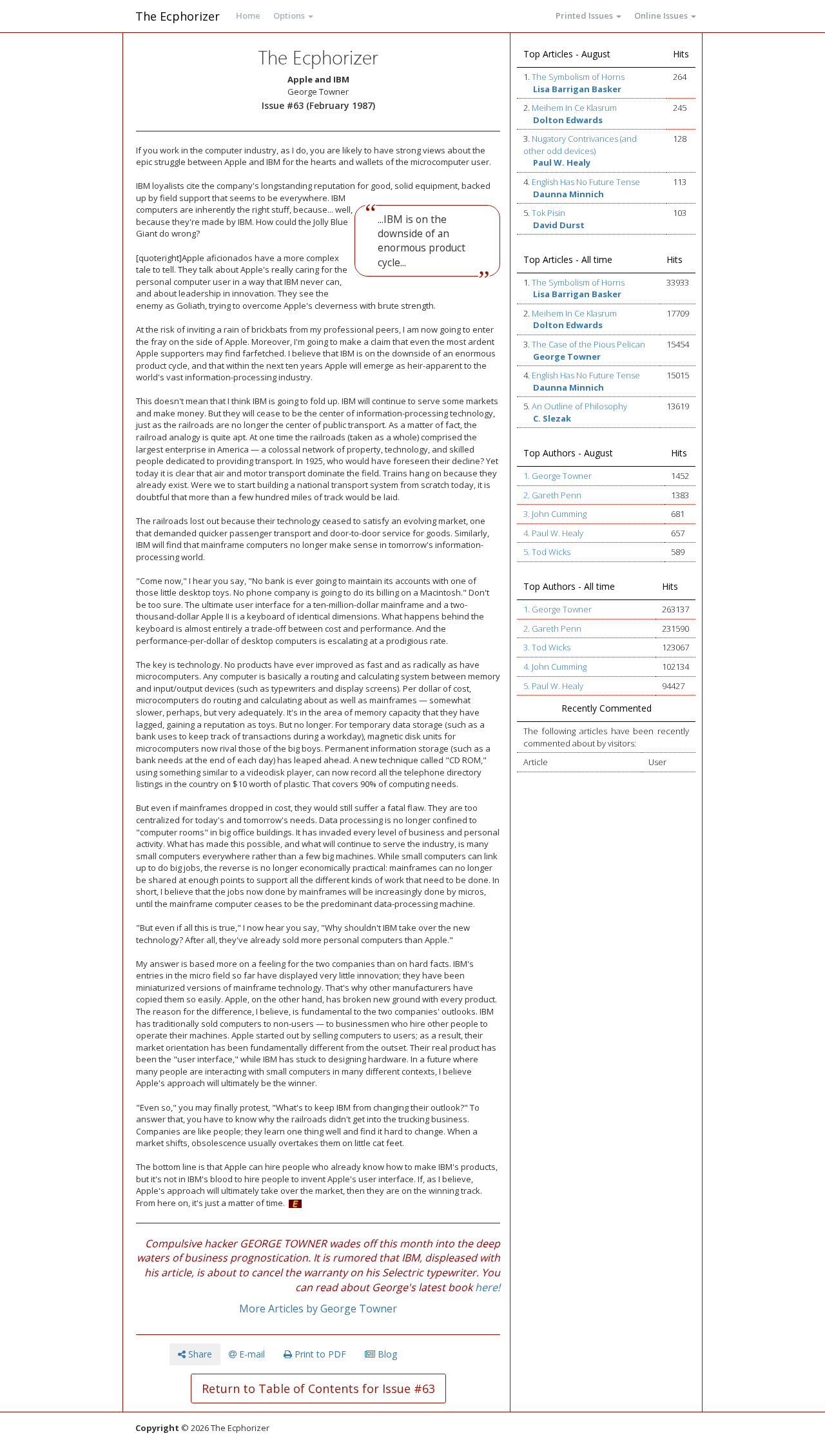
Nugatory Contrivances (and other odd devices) (580, 145)
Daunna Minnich (568, 194)
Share (199, 1354)
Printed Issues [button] (585, 15)
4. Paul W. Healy (553, 533)
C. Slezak (552, 418)
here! (487, 1287)
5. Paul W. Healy (553, 686)
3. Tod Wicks (546, 647)
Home (248, 15)
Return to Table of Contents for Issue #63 (318, 1388)
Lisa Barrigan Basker (577, 89)
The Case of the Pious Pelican (588, 344)
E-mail (251, 1354)
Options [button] (290, 15)
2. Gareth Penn (552, 495)
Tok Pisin (548, 213)
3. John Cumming (555, 514)
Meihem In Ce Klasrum (574, 107)
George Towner (567, 356)
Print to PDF (319, 1354)
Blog (386, 1354)
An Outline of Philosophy (579, 406)
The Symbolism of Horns (578, 77)
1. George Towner (557, 476)
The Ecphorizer (177, 16)
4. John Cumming (555, 666)
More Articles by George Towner (318, 1308)
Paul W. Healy (561, 162)
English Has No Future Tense (586, 182)
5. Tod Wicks (546, 552)
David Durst (559, 225)
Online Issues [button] (662, 15)
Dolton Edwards (568, 120)
